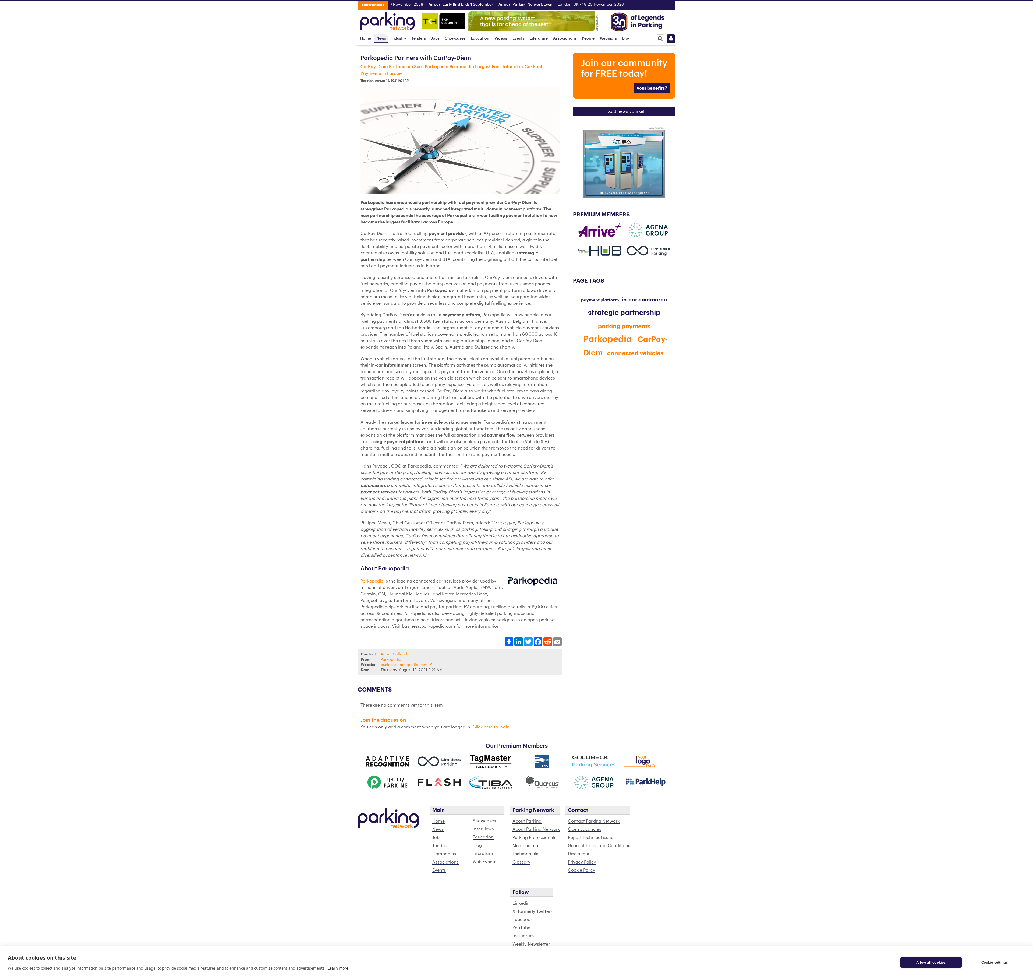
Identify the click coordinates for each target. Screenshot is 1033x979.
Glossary (521, 862)
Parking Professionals (534, 838)
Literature (539, 38)
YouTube (521, 928)
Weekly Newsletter (531, 944)
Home (365, 38)
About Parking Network (536, 829)
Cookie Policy (581, 870)
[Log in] (671, 38)
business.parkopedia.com (405, 664)
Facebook (522, 919)
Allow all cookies (931, 962)
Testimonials (525, 854)
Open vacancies (584, 829)
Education (480, 38)
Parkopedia (372, 581)
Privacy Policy (582, 862)
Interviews (483, 829)
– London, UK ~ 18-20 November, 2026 (532, 4)
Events (518, 38)
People (588, 38)
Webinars (608, 38)
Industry (398, 38)
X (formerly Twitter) (532, 911)
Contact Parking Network (594, 821)
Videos (500, 38)
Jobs (435, 38)
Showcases (455, 38)
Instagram (523, 936)
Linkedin (521, 903)
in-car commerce (644, 300)
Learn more (338, 968)
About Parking (527, 821)
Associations (564, 38)
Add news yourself (627, 111)
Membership (525, 846)
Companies (444, 854)
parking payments (624, 326)
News (381, 38)
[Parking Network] (387, 19)
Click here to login (491, 727)
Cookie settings (994, 962)
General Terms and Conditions (599, 846)
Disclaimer (578, 854)
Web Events (484, 862)
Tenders (419, 38)
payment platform (600, 300)
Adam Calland (394, 654)
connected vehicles (635, 353)
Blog (626, 38)
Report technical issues (591, 838)
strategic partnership (624, 312)
